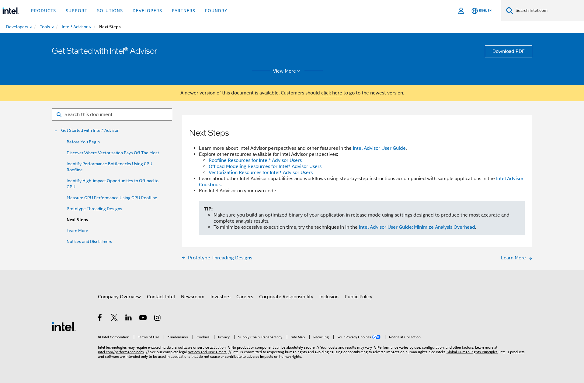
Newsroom (192, 297)
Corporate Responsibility (286, 297)
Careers (244, 297)
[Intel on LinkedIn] (129, 318)
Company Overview (119, 297)
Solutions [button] (110, 10)
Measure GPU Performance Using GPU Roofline (112, 197)
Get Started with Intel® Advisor (90, 130)
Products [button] (43, 10)
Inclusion (329, 297)
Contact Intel (161, 297)
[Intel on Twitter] (114, 318)
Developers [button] (147, 10)
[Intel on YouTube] (143, 318)
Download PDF (508, 51)
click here (331, 93)
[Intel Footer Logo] (64, 326)
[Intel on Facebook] (100, 318)
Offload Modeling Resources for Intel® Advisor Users (265, 166)
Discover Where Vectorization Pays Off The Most (113, 153)
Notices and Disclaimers (89, 241)
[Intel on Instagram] (157, 318)
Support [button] (76, 10)
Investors (220, 297)
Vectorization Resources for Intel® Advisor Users (261, 172)
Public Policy (358, 297)
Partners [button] (183, 10)
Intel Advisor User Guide (379, 148)
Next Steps (77, 220)
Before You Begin (83, 142)
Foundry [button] (216, 10)
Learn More (77, 230)
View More (284, 71)
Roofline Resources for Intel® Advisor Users (255, 160)
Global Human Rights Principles (472, 352)
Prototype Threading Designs (94, 208)
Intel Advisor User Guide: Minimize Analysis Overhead (417, 227)
